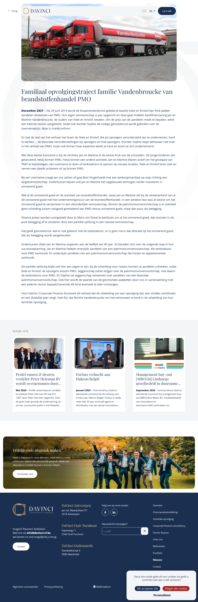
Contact (21, 546)
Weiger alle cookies (176, 588)
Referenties (159, 546)
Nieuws (157, 559)
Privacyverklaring (53, 586)
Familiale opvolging (163, 518)
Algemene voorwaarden (25, 586)
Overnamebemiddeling (165, 512)
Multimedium (103, 586)
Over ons (158, 539)
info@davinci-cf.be (39, 533)
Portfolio (157, 553)
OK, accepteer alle (147, 588)
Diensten (157, 505)
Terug (14, 10)
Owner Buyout (161, 532)
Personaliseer (162, 595)
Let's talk (167, 11)
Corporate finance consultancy (169, 525)
